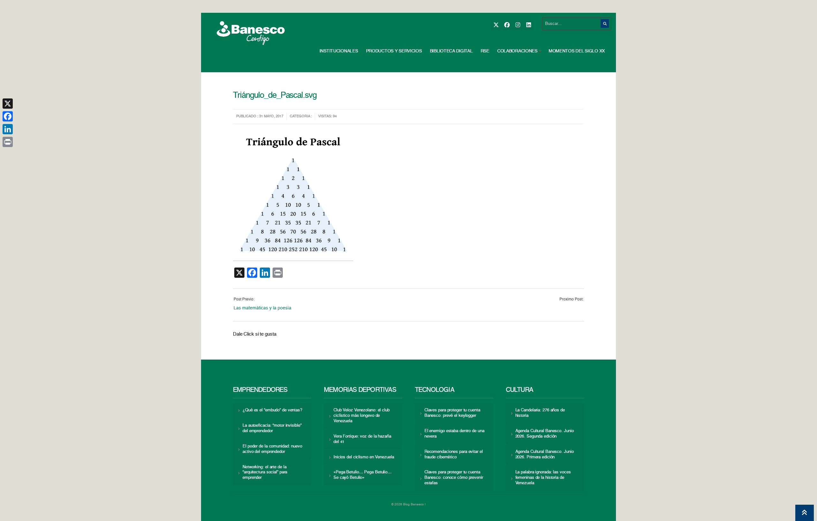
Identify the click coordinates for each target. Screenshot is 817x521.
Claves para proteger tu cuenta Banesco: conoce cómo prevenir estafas (453, 477)
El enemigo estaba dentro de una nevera (454, 434)
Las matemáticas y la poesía (262, 308)
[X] (496, 25)
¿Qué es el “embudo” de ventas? (272, 410)
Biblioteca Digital (451, 51)
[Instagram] (517, 25)
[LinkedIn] (528, 25)
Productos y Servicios (394, 51)
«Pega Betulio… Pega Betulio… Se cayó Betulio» (363, 475)
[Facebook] (506, 25)
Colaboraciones (517, 51)
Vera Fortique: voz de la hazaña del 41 (362, 439)
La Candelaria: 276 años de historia (540, 413)
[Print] (7, 142)
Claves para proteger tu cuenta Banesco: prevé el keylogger (452, 413)
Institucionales (338, 51)
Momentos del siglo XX (577, 51)
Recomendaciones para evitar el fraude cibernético (453, 454)
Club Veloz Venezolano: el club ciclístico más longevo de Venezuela (362, 415)
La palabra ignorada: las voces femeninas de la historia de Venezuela (543, 477)
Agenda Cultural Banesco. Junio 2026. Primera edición (544, 454)
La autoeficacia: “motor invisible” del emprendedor (272, 428)
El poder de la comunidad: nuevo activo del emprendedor (272, 449)
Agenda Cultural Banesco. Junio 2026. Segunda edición (544, 434)
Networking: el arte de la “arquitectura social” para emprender (265, 472)
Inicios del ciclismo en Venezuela (364, 457)
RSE (485, 51)
